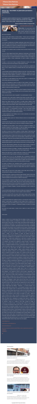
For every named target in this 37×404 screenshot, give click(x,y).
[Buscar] (35, 3)
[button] (2, 15)
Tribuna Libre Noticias (10, 2)
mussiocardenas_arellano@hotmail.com (9, 323)
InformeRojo (4, 331)
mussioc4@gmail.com (5, 321)
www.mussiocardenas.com (6, 325)
